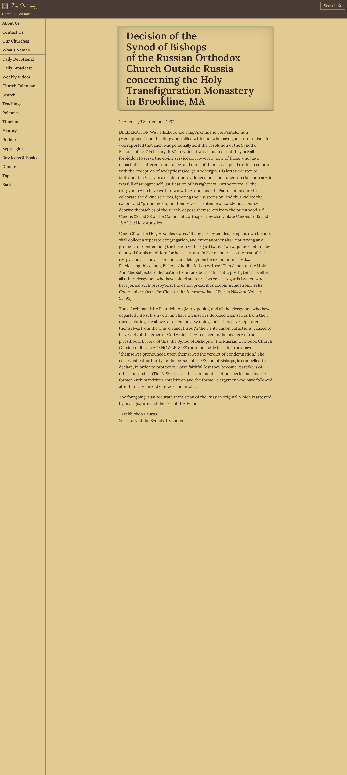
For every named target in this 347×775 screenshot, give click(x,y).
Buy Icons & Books (19, 157)
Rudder (9, 139)
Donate (9, 166)
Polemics (24, 14)
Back (7, 184)
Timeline (10, 121)
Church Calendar (18, 85)
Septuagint (12, 148)
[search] (332, 6)
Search (8, 94)
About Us (11, 23)
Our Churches (15, 41)
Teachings (12, 103)
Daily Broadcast (17, 67)
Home (7, 14)
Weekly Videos (16, 76)
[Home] (20, 6)
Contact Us (12, 32)
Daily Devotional (18, 59)
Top (6, 175)
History (9, 130)
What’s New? (14, 49)
